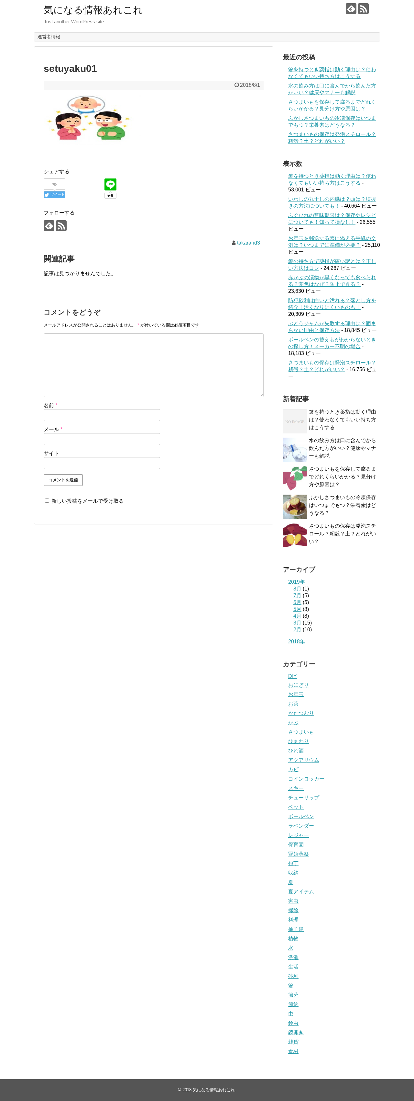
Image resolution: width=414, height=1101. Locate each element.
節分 (293, 995)
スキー (296, 788)
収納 (293, 873)
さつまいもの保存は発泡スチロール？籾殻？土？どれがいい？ (342, 533)
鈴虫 (293, 1023)
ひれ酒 (296, 750)
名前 (50, 405)
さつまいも (301, 732)
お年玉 (296, 694)
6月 (297, 602)
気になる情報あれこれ (93, 10)
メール (53, 429)
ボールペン (301, 816)
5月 (297, 609)
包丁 (293, 863)
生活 (293, 966)
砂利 (293, 976)
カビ (293, 769)
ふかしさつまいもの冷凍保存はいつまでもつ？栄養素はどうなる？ (342, 505)
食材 (293, 1051)
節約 (293, 1004)
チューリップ (303, 797)
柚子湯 (296, 929)
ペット (296, 807)
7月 (297, 595)
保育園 (296, 844)
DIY (292, 676)
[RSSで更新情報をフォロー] (363, 8)
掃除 (293, 910)
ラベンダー (301, 826)
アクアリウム (303, 760)
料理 (293, 920)
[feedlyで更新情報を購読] (351, 8)
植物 (293, 938)
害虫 (293, 901)
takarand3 (248, 243)
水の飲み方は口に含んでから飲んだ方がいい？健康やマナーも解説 (342, 448)
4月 (297, 616)
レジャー (298, 835)
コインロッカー (306, 779)
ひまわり (298, 741)
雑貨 (293, 1042)
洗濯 (293, 957)
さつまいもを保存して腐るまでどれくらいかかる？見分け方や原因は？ (342, 476)
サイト (51, 453)
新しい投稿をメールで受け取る (87, 501)
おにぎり (298, 685)
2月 (297, 629)
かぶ (293, 722)
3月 (297, 622)
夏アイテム (301, 891)
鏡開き (296, 1032)
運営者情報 (49, 36)
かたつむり (301, 713)
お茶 (293, 703)
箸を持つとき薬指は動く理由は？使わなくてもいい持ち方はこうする (342, 419)
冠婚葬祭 (298, 854)
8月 (297, 588)
